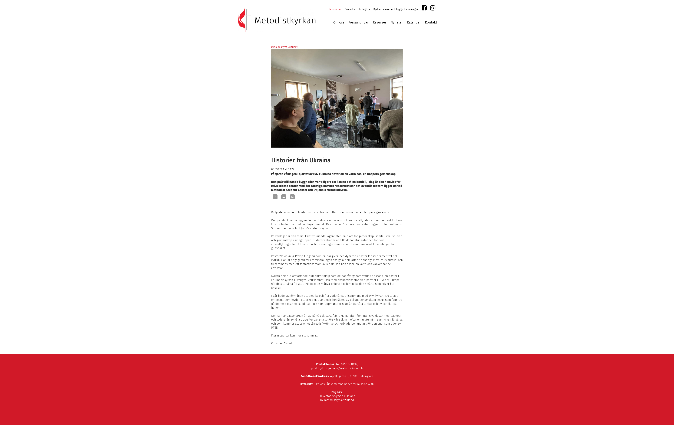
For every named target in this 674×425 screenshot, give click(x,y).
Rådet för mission (355, 384)
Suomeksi (350, 9)
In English (364, 9)
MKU (371, 384)
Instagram (432, 8)
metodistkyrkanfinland (339, 400)
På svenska (335, 9)
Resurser (379, 22)
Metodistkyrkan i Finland (339, 396)
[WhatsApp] (292, 196)
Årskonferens (334, 384)
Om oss (338, 22)
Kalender (414, 22)
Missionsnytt (279, 47)
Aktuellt (293, 47)
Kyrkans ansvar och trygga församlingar (395, 9)
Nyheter (397, 22)
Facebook (424, 8)
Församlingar (359, 22)
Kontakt (431, 22)
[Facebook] (275, 196)
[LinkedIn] (283, 196)
